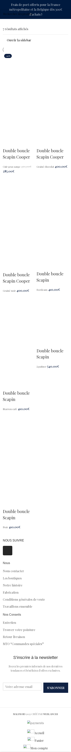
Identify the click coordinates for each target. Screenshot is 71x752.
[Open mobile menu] (66, 23)
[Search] (3, 23)
